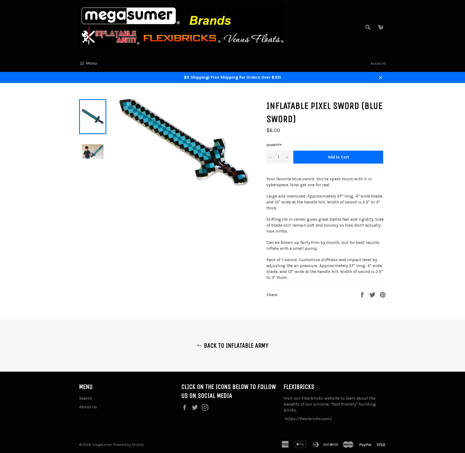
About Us (88, 406)
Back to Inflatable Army (235, 345)
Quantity (274, 145)
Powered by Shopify (128, 444)
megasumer (102, 444)
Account (378, 63)
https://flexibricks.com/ (308, 418)
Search (85, 398)
